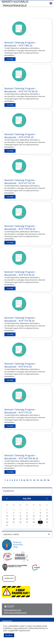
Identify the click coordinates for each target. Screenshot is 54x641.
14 (41, 480)
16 (48, 480)
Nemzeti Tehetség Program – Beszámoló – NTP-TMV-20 (20, 44)
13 (38, 480)
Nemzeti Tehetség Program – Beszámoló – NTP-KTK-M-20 (20, 273)
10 (27, 480)
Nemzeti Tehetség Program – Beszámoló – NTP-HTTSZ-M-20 (20, 90)
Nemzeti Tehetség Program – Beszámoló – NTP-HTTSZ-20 (20, 182)
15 (45, 480)
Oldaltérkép (7, 621)
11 (31, 480)
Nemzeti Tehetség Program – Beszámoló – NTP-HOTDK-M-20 (21, 457)
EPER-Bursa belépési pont (15, 612)
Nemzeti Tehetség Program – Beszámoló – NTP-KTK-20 (20, 365)
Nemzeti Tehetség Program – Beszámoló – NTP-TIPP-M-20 (20, 227)
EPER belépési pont (12, 610)
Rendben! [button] (9, 635)
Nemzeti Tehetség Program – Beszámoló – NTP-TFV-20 (20, 411)
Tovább (10, 59)
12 (34, 480)
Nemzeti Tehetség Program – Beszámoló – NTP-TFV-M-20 (20, 319)
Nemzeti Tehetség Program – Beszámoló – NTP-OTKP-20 (20, 136)
